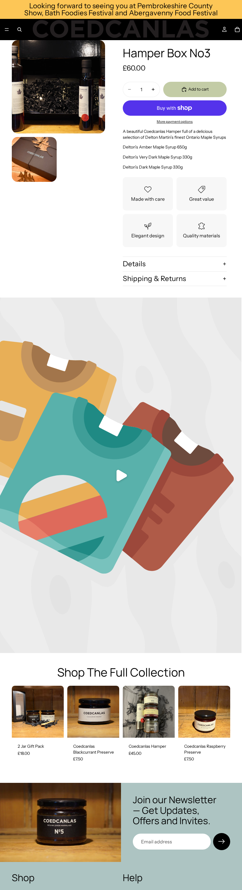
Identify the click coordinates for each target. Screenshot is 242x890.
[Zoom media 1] (58, 86)
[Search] (19, 29)
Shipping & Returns (154, 278)
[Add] (54, 728)
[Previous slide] (129, 711)
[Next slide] (168, 711)
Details (134, 263)
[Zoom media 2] (34, 159)
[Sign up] (221, 841)
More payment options (175, 122)
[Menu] (7, 29)
